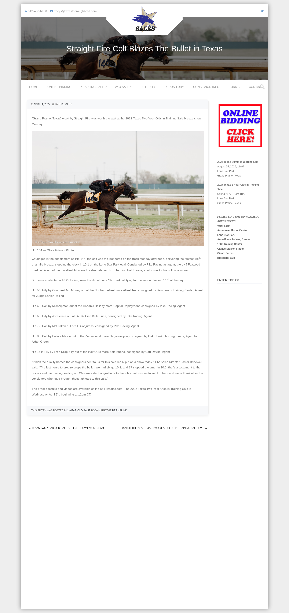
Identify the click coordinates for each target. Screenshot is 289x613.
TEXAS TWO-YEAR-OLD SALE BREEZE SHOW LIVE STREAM (66, 428)
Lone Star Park (226, 235)
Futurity (147, 87)
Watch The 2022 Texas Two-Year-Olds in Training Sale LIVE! (164, 428)
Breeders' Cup (226, 257)
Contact (256, 87)
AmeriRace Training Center (233, 239)
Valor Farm (223, 225)
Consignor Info (206, 87)
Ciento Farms (225, 253)
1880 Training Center (229, 244)
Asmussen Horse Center (232, 230)
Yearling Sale (92, 87)
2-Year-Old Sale (78, 410)
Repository (174, 87)
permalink (119, 410)
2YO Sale (122, 87)
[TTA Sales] (144, 32)
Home (33, 87)
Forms (234, 87)
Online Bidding (59, 87)
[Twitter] (262, 11)
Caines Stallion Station (230, 248)
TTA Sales (65, 104)
